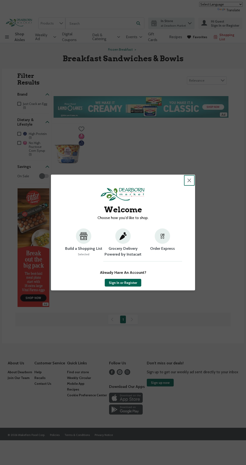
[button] (83, 245)
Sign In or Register (123, 283)
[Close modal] (189, 180)
